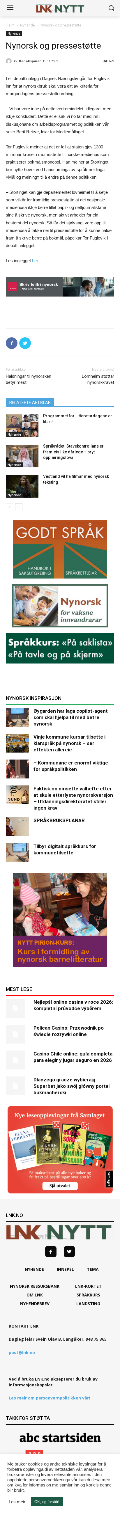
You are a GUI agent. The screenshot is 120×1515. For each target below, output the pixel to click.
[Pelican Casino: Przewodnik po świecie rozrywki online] (17, 1034)
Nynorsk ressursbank (34, 1286)
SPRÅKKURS (88, 1295)
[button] (111, 8)
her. (35, 260)
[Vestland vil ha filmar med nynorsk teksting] (22, 486)
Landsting (88, 1303)
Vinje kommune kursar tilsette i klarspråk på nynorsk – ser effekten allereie (69, 743)
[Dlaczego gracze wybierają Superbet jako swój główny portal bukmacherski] (17, 1085)
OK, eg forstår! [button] (46, 1502)
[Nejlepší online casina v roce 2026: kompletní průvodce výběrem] (17, 1008)
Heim (10, 25)
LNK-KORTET (88, 1286)
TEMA (93, 1269)
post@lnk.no (22, 1352)
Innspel (65, 1269)
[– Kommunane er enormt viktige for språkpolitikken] (17, 769)
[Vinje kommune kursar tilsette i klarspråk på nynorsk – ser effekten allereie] (17, 743)
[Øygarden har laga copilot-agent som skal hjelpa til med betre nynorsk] (17, 717)
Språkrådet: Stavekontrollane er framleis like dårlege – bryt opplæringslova (73, 452)
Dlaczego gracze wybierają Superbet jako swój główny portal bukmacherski (71, 1086)
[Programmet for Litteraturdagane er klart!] (22, 425)
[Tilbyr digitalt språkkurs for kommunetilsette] (17, 852)
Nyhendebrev (35, 1303)
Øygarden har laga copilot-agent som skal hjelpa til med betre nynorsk (70, 717)
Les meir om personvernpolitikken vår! (49, 1398)
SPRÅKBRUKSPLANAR (59, 820)
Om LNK (35, 1295)
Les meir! (18, 1502)
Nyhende (27, 25)
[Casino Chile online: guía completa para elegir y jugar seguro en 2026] (17, 1060)
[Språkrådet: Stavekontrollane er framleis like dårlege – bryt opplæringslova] (22, 456)
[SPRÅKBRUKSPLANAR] (17, 826)
